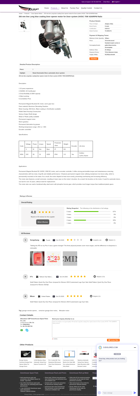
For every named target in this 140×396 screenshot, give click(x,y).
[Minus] (135, 347)
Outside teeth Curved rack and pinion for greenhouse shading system (55, 383)
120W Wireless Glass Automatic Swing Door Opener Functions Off (40, 362)
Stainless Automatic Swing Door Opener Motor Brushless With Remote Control (83, 363)
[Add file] (99, 392)
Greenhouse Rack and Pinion (55, 373)
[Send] (135, 392)
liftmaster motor (64, 310)
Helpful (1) (112, 240)
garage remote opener (29, 310)
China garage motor (38, 394)
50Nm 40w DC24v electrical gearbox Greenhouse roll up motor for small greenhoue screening (79, 379)
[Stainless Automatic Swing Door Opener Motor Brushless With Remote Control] (84, 354)
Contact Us (98, 8)
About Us (64, 8)
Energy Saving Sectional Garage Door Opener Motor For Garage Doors (25, 363)
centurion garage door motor (48, 310)
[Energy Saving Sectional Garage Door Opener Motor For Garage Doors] (26, 354)
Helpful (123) (101, 276)
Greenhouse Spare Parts (29, 373)
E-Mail (95, 386)
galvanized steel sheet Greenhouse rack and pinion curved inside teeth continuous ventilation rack (55, 388)
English (116, 2)
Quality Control (86, 8)
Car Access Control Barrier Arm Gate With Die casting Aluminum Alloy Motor (69, 363)
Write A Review (43, 222)
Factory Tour (74, 8)
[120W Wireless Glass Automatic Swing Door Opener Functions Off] (40, 354)
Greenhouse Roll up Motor (79, 373)
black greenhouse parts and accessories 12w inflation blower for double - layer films (30, 379)
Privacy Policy (28, 394)
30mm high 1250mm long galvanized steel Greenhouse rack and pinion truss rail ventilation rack (56, 379)
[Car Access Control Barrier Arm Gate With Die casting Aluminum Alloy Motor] (70, 354)
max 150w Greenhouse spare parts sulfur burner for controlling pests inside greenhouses (31, 384)
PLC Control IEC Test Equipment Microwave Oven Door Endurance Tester (54, 363)
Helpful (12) (96, 296)
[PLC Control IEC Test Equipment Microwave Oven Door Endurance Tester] (55, 354)
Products (54, 8)
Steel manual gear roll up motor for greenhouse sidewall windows (79, 383)
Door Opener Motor (36, 13)
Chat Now (106, 2)
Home (46, 8)
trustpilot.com (97, 240)
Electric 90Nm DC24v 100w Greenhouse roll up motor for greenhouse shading (77, 388)
